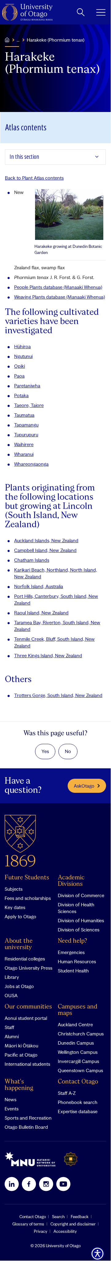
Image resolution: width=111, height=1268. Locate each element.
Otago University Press (28, 967)
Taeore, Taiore (29, 405)
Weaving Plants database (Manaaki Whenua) (59, 296)
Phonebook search (77, 1102)
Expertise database (77, 1111)
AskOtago (84, 785)
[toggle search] (81, 12)
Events (11, 1108)
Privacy (40, 1231)
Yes (45, 751)
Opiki (19, 366)
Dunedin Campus (76, 1042)
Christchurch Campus (81, 1033)
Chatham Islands (31, 560)
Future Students (27, 878)
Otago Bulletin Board (26, 1126)
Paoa (19, 375)
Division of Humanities (81, 920)
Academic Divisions (71, 881)
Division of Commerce (81, 895)
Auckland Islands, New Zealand (46, 540)
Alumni (12, 1036)
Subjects (13, 888)
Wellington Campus (77, 1052)
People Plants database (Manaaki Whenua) (58, 287)
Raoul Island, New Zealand (41, 612)
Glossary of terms (28, 1224)
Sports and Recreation (28, 1117)
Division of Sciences (78, 929)
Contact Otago (78, 1082)
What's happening (19, 1085)
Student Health (73, 970)
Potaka (21, 395)
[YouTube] (63, 1184)
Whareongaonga (31, 463)
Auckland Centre (75, 1024)
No (68, 751)
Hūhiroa (22, 346)
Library (12, 977)
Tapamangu (26, 424)
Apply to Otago (20, 916)
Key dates (15, 907)
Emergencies (71, 952)
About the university (19, 944)
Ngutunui (23, 356)
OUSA (11, 995)
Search (58, 1216)
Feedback (80, 1216)
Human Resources (77, 961)
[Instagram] (46, 1184)
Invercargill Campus (78, 1061)
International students (27, 1063)
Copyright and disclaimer (73, 1224)
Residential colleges (25, 958)
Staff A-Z (67, 1093)
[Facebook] (29, 1184)
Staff (9, 1027)
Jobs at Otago (19, 986)
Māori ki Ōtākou (21, 1045)
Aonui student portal (26, 1018)
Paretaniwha (27, 385)
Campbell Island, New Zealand (45, 550)
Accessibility (65, 1231)
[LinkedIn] (12, 1184)
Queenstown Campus (80, 1070)
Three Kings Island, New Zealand (48, 655)
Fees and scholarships (28, 898)
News (10, 1099)
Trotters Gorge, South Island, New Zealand (58, 695)
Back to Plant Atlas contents (34, 177)
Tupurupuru (26, 434)
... (18, 39)
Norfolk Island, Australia (38, 586)
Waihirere (24, 444)
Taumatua (24, 414)
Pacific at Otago (21, 1054)
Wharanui (24, 454)
